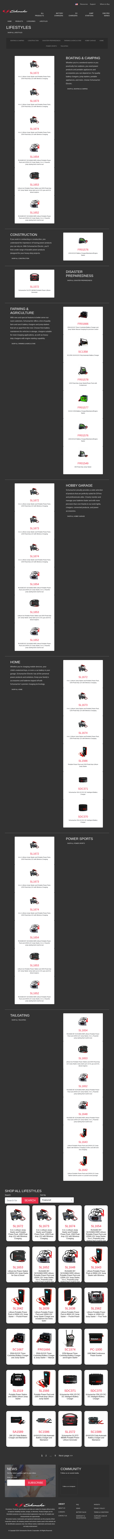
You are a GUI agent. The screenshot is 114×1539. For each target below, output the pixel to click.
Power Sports (51, 46)
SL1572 (34, 286)
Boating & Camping (17, 40)
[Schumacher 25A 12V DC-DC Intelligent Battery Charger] (83, 807)
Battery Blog (81, 1512)
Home (102, 40)
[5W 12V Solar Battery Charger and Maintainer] (18, 1420)
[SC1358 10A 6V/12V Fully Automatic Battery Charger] (83, 342)
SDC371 (83, 788)
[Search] (98, 4)
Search (8, 1195)
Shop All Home (17, 689)
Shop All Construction (20, 258)
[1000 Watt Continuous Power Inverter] (96, 1338)
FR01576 (83, 249)
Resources (84, 4)
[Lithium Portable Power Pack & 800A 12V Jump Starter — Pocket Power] (70, 1297)
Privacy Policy (99, 1508)
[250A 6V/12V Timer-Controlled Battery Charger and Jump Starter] (18, 1338)
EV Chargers (73, 14)
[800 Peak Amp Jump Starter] (83, 454)
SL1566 (83, 760)
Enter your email (12, 1477)
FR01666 (83, 323)
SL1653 (34, 184)
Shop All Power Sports (76, 843)
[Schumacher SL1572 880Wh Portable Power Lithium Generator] (35, 277)
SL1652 (34, 212)
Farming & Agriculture (72, 40)
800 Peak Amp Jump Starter (83, 467)
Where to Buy (105, 4)
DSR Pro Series (106, 14)
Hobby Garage (90, 40)
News (78, 1508)
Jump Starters (89, 14)
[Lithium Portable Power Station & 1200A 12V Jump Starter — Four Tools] (96, 1297)
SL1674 (34, 128)
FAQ (77, 1504)
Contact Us (62, 1516)
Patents (97, 1504)
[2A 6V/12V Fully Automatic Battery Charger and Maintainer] (96, 1420)
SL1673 (34, 100)
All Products (39, 14)
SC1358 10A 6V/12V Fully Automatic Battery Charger (83, 355)
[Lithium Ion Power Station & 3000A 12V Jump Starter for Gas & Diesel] (18, 1256)
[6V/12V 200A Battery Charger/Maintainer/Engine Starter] (83, 398)
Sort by (43, 1195)
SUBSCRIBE (35, 1482)
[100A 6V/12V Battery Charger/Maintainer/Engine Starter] (83, 240)
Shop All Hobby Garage (76, 516)
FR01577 (83, 407)
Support (93, 4)
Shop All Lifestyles (15, 32)
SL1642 (83, 1169)
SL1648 (83, 1114)
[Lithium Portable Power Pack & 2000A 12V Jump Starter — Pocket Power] (18, 1297)
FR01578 (83, 379)
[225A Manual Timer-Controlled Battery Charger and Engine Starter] (70, 1338)
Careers (61, 1512)
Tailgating (64, 46)
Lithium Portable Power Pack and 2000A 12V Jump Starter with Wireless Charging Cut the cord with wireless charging (83, 1147)
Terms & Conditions (101, 1512)
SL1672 (34, 72)
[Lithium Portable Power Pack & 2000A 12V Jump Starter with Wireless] (96, 1256)
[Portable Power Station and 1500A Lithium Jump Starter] (18, 1379)
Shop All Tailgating (19, 1020)
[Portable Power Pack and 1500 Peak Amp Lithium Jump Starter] (83, 752)
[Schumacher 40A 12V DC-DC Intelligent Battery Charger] (83, 779)
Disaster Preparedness (51, 40)
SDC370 (83, 816)
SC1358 (83, 351)
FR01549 (83, 463)
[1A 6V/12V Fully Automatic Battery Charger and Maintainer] (44, 1420)
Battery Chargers (58, 14)
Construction (33, 40)
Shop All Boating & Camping (77, 89)
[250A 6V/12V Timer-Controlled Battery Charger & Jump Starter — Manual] (44, 1338)
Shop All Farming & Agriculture (23, 343)
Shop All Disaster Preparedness (79, 280)
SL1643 (83, 1142)
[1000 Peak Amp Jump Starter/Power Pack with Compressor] (83, 370)
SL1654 (34, 156)
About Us (61, 1508)
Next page (64, 1455)
